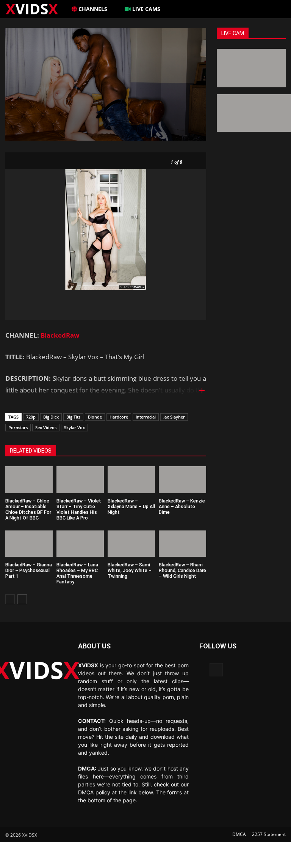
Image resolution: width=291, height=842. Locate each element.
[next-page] (22, 599)
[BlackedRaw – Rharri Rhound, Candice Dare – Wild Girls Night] (182, 543)
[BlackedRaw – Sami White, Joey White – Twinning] (131, 543)
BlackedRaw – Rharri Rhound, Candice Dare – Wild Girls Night (182, 570)
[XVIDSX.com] (35, 8)
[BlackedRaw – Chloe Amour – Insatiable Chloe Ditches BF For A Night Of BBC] (29, 479)
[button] (277, 9)
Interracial (146, 417)
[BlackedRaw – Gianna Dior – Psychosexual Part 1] (29, 543)
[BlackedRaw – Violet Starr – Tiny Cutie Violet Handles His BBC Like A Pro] (80, 479)
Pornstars (18, 427)
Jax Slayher (174, 417)
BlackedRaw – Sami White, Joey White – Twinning (130, 570)
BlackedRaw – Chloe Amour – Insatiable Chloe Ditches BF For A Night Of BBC (28, 509)
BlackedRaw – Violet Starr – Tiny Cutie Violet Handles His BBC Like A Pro (78, 509)
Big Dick (51, 417)
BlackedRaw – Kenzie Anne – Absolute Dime (182, 506)
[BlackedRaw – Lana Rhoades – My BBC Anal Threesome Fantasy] (80, 543)
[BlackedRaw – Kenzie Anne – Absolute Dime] (182, 479)
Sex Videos (45, 427)
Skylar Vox (74, 427)
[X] (216, 669)
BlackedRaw (60, 335)
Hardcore (119, 417)
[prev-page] (10, 599)
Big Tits (73, 417)
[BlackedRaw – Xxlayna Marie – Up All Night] (131, 479)
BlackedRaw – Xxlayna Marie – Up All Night (131, 506)
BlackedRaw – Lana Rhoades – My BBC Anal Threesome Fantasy (77, 573)
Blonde (95, 417)
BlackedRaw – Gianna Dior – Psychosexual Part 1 (28, 570)
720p (31, 417)
